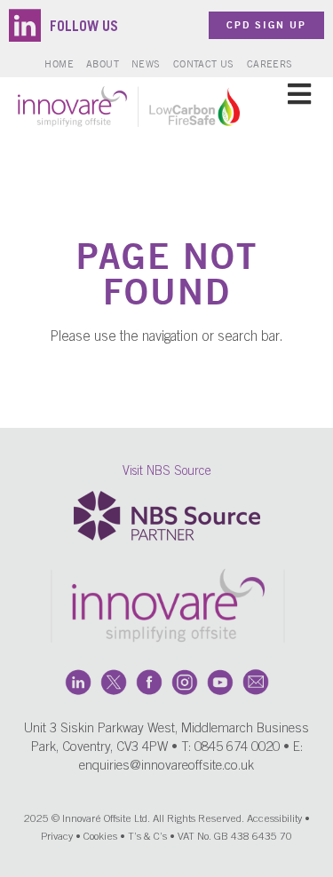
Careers (270, 63)
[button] (299, 94)
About (102, 63)
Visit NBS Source (167, 472)
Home (59, 63)
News (146, 63)
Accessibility (274, 819)
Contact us (203, 63)
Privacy (57, 837)
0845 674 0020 (237, 748)
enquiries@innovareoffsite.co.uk (166, 766)
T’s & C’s (147, 837)
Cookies (100, 837)
